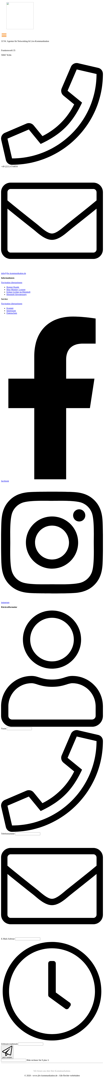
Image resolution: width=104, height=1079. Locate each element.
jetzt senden (7, 1057)
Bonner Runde (12, 287)
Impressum (11, 311)
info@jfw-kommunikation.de (13, 273)
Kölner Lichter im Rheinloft (18, 292)
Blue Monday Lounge (15, 289)
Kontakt (9, 308)
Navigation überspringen (11, 282)
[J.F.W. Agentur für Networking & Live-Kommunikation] (52, 16)
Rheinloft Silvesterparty (16, 294)
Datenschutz (11, 313)
